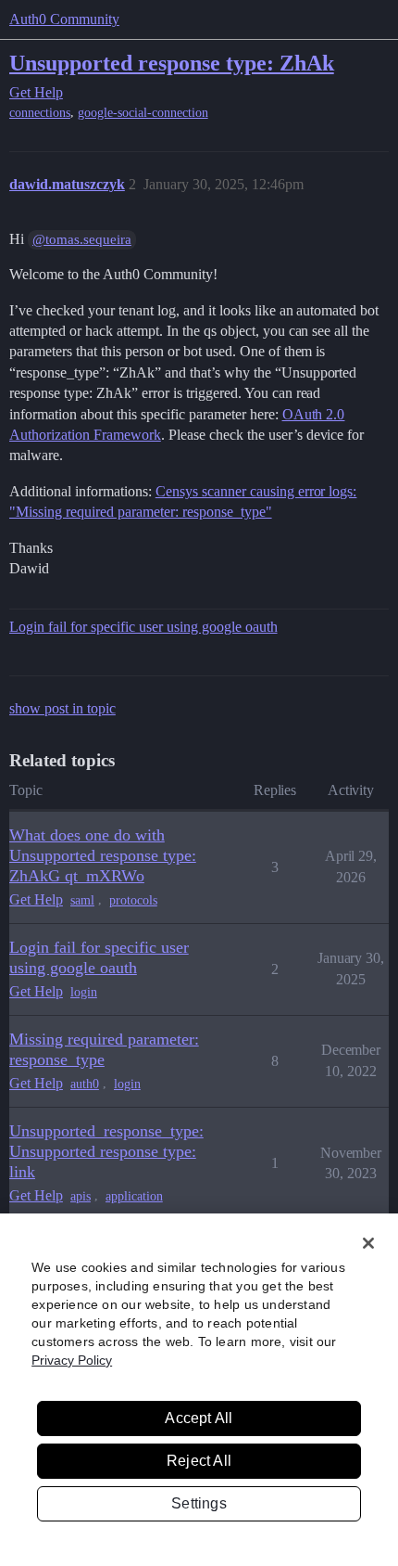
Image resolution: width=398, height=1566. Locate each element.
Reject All (199, 1461)
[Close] (368, 1243)
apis (80, 1196)
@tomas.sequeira (81, 239)
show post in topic (62, 708)
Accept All (198, 1418)
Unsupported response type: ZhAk (171, 62)
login (83, 992)
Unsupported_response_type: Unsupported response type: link (106, 1151)
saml (82, 900)
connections (39, 113)
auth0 (84, 1084)
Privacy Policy (71, 1360)
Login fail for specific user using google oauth (143, 627)
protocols (133, 900)
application (134, 1196)
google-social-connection (143, 113)
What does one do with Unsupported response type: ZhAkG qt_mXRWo (102, 855)
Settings (199, 1503)
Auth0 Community (64, 19)
